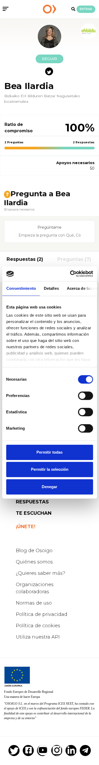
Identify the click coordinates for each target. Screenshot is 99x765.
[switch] (85, 395)
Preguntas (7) (74, 259)
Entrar (86, 9)
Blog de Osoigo (34, 550)
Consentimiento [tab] (21, 288)
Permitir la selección (49, 469)
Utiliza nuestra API (38, 637)
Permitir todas (49, 452)
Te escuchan (33, 513)
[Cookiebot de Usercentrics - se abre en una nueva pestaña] (70, 273)
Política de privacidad (41, 614)
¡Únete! (25, 526)
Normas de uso (34, 603)
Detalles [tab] (51, 288)
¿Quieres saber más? (40, 573)
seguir (49, 58)
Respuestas (32, 502)
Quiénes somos (34, 562)
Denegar (49, 486)
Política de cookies (38, 626)
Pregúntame (49, 227)
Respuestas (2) (25, 259)
